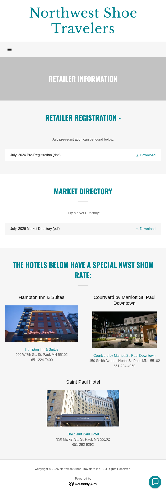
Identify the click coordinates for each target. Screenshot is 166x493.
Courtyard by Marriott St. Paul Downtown (124, 355)
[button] (9, 49)
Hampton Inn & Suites (41, 349)
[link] (83, 32)
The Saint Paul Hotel (83, 434)
